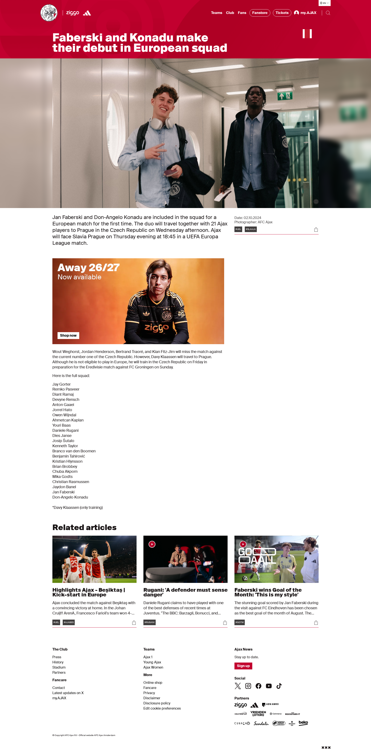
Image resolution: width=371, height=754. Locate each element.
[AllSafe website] (278, 724)
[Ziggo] (72, 12)
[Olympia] (240, 714)
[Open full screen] (316, 201)
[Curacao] (242, 724)
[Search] (328, 12)
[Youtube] (268, 686)
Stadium (58, 667)
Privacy (149, 693)
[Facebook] (258, 686)
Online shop (152, 683)
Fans (242, 13)
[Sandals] (261, 723)
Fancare (149, 688)
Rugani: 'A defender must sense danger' (185, 592)
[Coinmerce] (275, 714)
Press (56, 657)
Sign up (243, 666)
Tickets (282, 13)
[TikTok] (279, 686)
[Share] (316, 229)
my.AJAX (59, 698)
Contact (58, 688)
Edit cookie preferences (162, 708)
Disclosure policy (156, 703)
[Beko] (303, 724)
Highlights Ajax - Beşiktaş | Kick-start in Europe (88, 592)
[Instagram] (248, 686)
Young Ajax (152, 662)
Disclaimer (151, 698)
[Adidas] (87, 12)
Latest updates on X (68, 693)
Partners (58, 672)
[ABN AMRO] (270, 705)
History (57, 662)
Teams (216, 13)
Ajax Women (153, 667)
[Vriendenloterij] (258, 714)
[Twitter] (237, 686)
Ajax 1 (147, 657)
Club (230, 13)
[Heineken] (292, 724)
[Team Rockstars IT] (292, 714)
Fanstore (260, 13)
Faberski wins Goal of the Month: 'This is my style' (268, 592)
